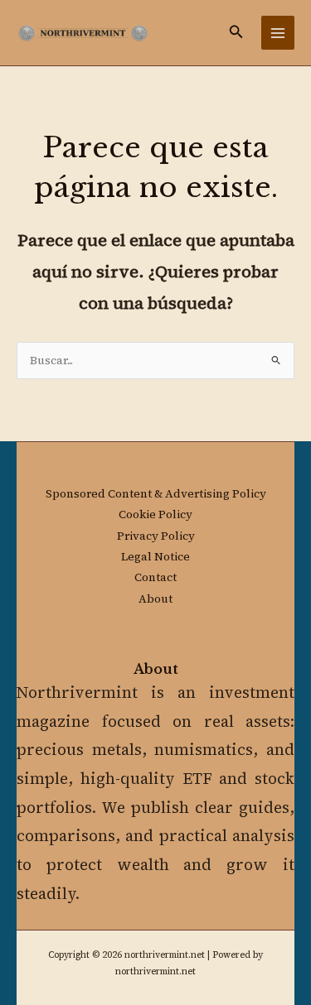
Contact (155, 577)
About (155, 599)
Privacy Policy (156, 536)
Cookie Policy (155, 514)
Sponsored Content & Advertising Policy (156, 494)
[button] (236, 33)
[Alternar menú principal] (278, 33)
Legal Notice (155, 557)
